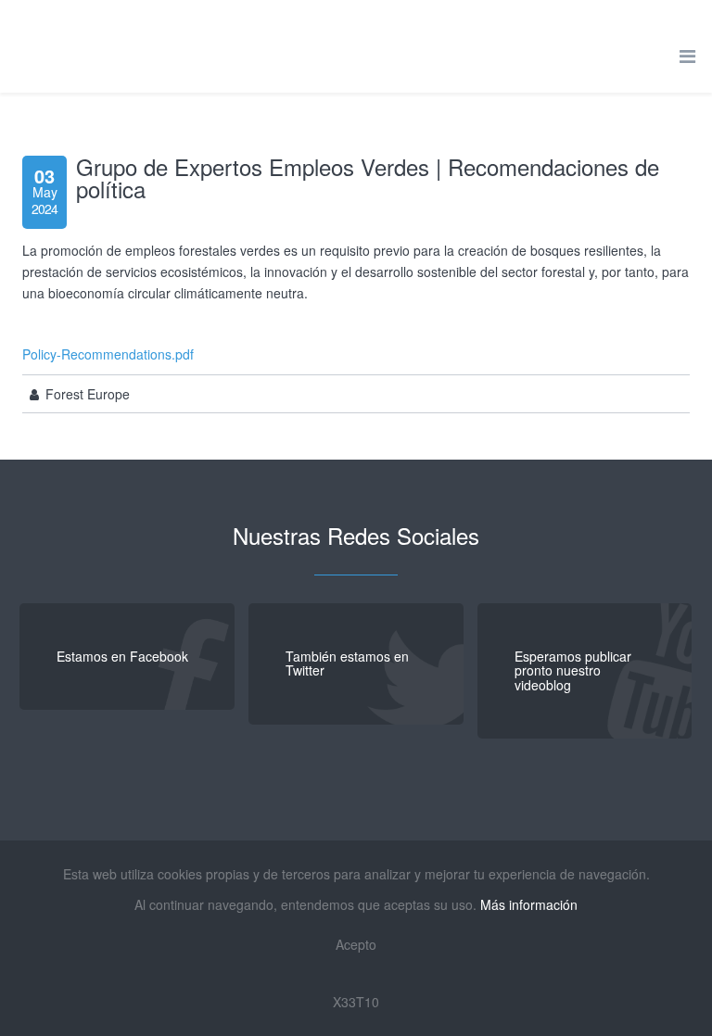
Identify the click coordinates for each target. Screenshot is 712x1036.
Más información (529, 904)
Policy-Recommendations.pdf (108, 354)
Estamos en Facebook (122, 656)
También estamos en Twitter (347, 663)
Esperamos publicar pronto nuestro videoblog (573, 670)
